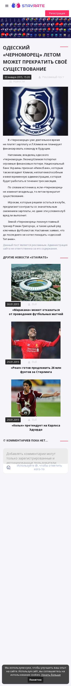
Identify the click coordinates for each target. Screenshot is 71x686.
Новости (19, 81)
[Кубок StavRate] (10, 19)
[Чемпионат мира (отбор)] (56, 35)
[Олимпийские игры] (64, 35)
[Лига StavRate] (6, 19)
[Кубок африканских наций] (44, 35)
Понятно (35, 679)
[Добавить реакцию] (8, 467)
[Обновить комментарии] (5, 440)
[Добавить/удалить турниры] (69, 35)
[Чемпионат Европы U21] (60, 35)
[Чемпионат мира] (31, 35)
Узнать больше (51, 675)
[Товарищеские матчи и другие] (64, 30)
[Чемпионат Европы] (35, 35)
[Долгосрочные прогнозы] (19, 19)
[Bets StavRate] (14, 19)
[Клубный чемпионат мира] (48, 35)
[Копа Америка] (39, 35)
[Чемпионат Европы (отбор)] (52, 35)
